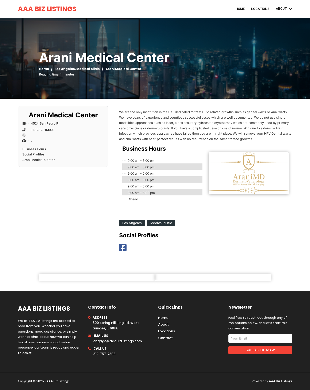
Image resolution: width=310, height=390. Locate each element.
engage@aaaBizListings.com (117, 341)
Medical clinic (88, 69)
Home (240, 9)
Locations (260, 9)
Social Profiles (33, 154)
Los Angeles (65, 69)
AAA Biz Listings (47, 8)
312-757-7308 (104, 354)
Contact (165, 338)
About (163, 324)
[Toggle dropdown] (290, 9)
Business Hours (34, 149)
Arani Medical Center (38, 160)
